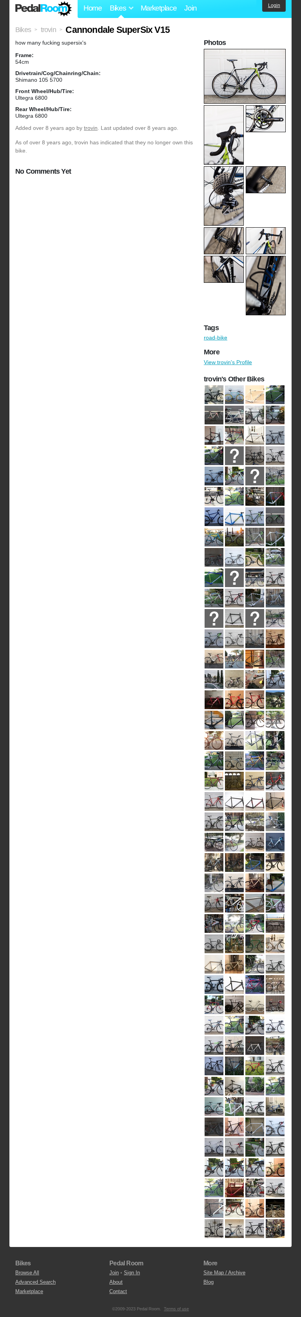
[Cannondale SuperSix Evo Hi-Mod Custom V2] (214, 537)
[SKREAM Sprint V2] (234, 1066)
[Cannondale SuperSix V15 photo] (246, 53)
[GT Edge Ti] (234, 883)
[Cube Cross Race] (275, 761)
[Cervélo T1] (214, 700)
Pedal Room (43, 9)
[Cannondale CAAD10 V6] (255, 476)
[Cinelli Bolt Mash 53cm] (214, 740)
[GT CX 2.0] (214, 883)
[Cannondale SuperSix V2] (255, 618)
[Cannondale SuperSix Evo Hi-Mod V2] (255, 537)
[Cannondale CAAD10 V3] (275, 456)
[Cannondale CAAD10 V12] (234, 456)
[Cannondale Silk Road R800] (234, 517)
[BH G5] (214, 415)
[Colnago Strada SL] (255, 761)
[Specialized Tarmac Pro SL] (234, 1188)
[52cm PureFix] (214, 395)
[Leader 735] (214, 923)
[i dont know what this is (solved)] (255, 883)
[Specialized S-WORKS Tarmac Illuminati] (255, 1127)
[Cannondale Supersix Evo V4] (214, 598)
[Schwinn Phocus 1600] (234, 1045)
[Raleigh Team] (234, 1025)
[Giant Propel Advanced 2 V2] (214, 862)
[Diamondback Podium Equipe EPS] (275, 781)
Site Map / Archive (224, 1273)
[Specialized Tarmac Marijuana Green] (275, 1167)
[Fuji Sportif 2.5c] (234, 842)
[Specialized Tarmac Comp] (214, 1167)
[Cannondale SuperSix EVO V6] (255, 598)
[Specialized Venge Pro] (255, 1208)
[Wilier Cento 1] (255, 1228)
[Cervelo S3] (214, 679)
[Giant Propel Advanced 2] (275, 842)
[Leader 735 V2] (234, 923)
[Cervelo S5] (234, 679)
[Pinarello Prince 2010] (214, 1005)
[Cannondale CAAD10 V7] (275, 476)
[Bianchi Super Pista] (255, 415)
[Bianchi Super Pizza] (275, 415)
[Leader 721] (234, 903)
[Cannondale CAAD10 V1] (275, 435)
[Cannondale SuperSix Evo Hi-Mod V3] (275, 537)
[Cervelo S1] (214, 659)
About (116, 1282)
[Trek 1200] (275, 1208)
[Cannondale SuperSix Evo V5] (234, 598)
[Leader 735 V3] (255, 923)
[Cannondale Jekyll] (214, 517)
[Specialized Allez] (255, 1066)
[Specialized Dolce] (275, 1106)
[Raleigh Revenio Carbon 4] (214, 1025)
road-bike (215, 337)
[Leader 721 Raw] (255, 903)
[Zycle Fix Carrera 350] (275, 1228)
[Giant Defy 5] (255, 842)
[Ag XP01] (255, 395)
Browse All (27, 1273)
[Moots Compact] (214, 964)
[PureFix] (255, 1005)
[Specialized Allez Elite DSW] (234, 1086)
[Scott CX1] (214, 1066)
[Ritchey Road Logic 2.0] (275, 1025)
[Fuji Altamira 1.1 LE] (234, 822)
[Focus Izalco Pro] (275, 801)
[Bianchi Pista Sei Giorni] (234, 415)
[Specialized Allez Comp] (275, 1066)
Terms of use (176, 1308)
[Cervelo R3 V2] (275, 639)
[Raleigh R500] (275, 1005)
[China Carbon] (214, 720)
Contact (118, 1291)
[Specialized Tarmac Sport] (275, 1188)
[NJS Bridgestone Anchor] (255, 964)
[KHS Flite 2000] (214, 903)
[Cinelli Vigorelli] (275, 740)
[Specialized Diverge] (255, 1106)
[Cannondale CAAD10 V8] (214, 496)
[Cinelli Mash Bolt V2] (234, 740)
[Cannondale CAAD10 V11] (214, 456)
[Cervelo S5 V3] (275, 679)
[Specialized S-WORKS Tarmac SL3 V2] (214, 1147)
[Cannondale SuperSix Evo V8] (214, 618)
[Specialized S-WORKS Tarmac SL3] (275, 1127)
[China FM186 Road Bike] (255, 720)
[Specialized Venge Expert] (234, 1208)
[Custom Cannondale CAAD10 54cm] (214, 781)
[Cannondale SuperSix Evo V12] (275, 557)
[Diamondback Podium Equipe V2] (214, 801)
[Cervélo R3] (255, 639)
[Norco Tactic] (275, 964)
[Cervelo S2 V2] (255, 659)
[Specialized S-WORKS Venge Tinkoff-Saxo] (275, 1147)
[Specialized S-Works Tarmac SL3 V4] (255, 1147)
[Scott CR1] (275, 1045)
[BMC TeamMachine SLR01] (214, 435)
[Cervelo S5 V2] (255, 679)
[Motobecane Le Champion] (234, 964)
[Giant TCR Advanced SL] (275, 862)
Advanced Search (35, 1282)
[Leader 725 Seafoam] (275, 903)
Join (190, 8)
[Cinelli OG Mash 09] (255, 740)
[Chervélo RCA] (275, 700)
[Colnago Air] (234, 761)
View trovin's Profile (228, 362)
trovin (91, 128)
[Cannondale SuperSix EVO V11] (255, 557)
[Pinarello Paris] (255, 984)
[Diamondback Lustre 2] (234, 781)
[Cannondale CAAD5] (255, 496)
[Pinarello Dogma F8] (234, 984)
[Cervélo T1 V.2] (255, 700)
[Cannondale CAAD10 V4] (214, 476)
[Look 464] (214, 944)
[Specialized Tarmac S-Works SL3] (214, 1208)
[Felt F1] (234, 801)
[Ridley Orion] (255, 1025)
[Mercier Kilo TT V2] (255, 944)
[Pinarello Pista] (275, 984)
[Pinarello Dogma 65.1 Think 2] (214, 984)
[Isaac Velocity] (275, 883)
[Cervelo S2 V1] (234, 659)
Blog (208, 1282)
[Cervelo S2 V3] (275, 659)
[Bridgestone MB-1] (255, 435)
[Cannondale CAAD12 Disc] (234, 496)
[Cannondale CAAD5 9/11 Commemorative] (275, 496)
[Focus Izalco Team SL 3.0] (214, 822)
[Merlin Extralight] (275, 944)
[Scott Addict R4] (255, 1045)
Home (92, 8)
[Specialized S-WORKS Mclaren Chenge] (234, 1127)
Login (274, 5)
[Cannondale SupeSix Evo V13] (275, 618)
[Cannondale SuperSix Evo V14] (234, 578)
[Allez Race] (275, 395)
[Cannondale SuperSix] (255, 517)
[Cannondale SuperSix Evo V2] (255, 578)
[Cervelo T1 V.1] (234, 700)
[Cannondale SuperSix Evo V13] (214, 578)
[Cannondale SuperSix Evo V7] (275, 598)
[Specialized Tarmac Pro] (214, 1188)
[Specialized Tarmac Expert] (234, 1167)
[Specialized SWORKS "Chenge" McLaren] (214, 1127)
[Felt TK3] (255, 801)
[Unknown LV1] (234, 1228)
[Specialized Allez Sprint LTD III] (234, 1106)
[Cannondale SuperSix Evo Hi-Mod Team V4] (234, 537)
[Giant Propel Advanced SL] (255, 862)
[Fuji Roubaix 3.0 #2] (214, 842)
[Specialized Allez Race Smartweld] (275, 1086)
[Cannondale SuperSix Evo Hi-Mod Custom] (275, 517)
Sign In (132, 1273)
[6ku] (234, 395)
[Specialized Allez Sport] (214, 1106)
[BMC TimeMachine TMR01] (234, 435)
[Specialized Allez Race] (255, 1086)
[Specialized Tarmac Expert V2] (255, 1167)
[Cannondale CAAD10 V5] (234, 476)
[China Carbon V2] (234, 720)
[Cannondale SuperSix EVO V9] (234, 618)
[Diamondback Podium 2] (255, 781)
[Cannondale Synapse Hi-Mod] (214, 639)
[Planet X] (234, 1005)
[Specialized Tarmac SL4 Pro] (255, 1188)
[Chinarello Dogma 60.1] (275, 720)
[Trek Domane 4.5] (214, 1228)
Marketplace (159, 8)
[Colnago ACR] (214, 761)
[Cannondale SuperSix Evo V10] (234, 557)
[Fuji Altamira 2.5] (255, 822)
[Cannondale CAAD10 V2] (255, 456)
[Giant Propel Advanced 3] (234, 862)
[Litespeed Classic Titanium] (275, 923)
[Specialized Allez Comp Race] (214, 1086)
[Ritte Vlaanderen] (214, 1045)
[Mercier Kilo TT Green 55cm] (234, 944)
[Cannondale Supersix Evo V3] (275, 578)
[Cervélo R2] (234, 639)
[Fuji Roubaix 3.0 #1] (275, 822)
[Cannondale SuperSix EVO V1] (214, 557)
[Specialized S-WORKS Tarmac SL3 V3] (234, 1147)
